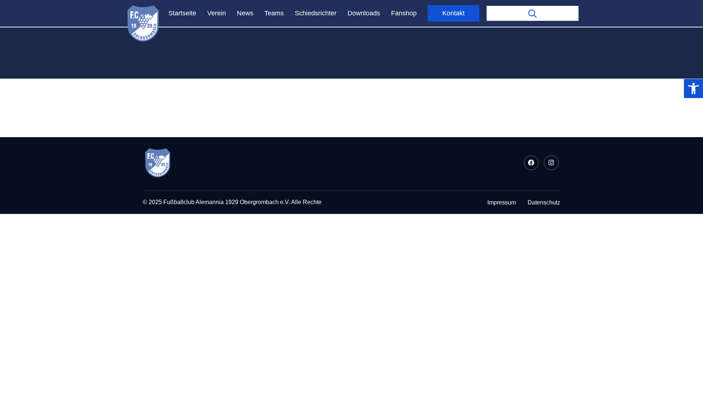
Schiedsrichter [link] (315, 13)
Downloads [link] (363, 13)
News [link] (245, 13)
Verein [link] (216, 13)
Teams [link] (274, 13)
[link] (693, 88)
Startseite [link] (182, 13)
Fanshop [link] (404, 13)
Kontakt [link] (453, 13)
